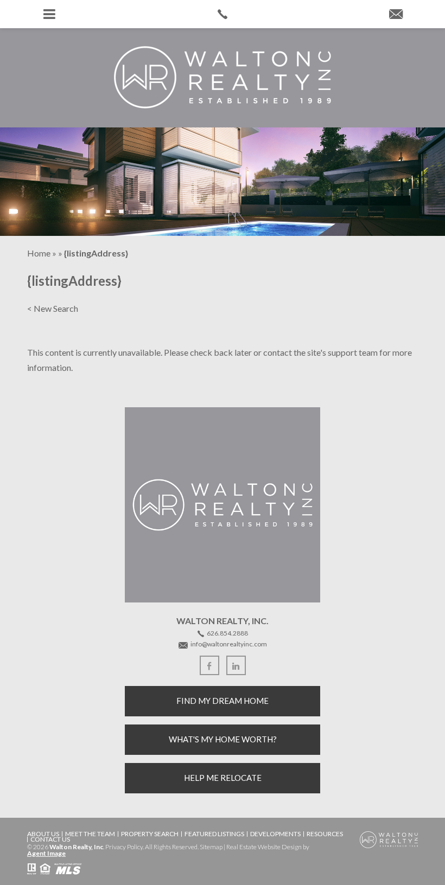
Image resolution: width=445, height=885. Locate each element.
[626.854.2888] (222, 14)
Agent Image (46, 853)
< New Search (52, 308)
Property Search (150, 834)
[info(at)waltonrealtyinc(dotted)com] (396, 15)
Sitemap (211, 847)
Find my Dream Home (222, 701)
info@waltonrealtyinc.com (228, 644)
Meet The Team (90, 834)
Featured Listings (214, 834)
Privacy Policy (124, 847)
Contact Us (50, 839)
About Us (43, 834)
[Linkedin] (236, 665)
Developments (275, 834)
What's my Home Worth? (223, 739)
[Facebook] (209, 665)
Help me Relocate (223, 778)
